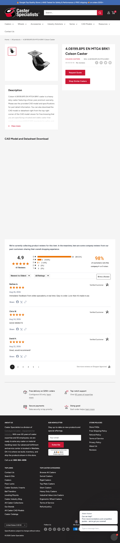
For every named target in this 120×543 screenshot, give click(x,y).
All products (16, 40)
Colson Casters (72, 59)
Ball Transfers (10, 491)
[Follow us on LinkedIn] (67, 529)
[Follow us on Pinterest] (59, 529)
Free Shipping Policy (98, 431)
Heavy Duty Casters (48, 491)
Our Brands (9, 507)
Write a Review (103, 277)
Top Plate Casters (47, 484)
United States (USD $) (14, 525)
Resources (103, 24)
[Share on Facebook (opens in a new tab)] (17, 302)
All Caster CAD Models (14, 510)
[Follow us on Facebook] (45, 529)
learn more (90, 409)
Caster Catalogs (11, 514)
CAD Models (86, 24)
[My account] (108, 12)
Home (7, 40)
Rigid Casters (45, 480)
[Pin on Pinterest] (101, 62)
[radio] (60, 256)
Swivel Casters (46, 476)
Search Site (10, 476)
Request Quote (75, 72)
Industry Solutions (55, 24)
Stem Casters (45, 488)
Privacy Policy (95, 442)
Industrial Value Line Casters (52, 495)
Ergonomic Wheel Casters (51, 499)
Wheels (21, 24)
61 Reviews (24, 268)
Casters (8, 24)
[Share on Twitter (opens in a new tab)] (21, 302)
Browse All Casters (48, 472)
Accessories (36, 24)
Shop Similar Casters (78, 81)
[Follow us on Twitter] (50, 529)
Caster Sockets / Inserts (15, 488)
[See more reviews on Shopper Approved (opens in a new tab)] (25, 302)
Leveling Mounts (12, 495)
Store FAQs (94, 427)
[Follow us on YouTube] (63, 529)
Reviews (92, 450)
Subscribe (56, 445)
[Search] (100, 12)
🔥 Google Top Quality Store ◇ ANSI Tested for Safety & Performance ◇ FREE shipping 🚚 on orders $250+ (60, 2)
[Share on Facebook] (96, 62)
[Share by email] (110, 62)
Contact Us (9, 31)
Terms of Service (96, 438)
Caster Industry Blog (13, 499)
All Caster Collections (14, 503)
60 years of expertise (84, 394)
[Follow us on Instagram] (54, 529)
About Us (93, 446)
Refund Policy (95, 435)
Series (72, 24)
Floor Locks (9, 484)
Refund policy (46, 507)
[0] (113, 12)
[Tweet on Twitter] (105, 62)
